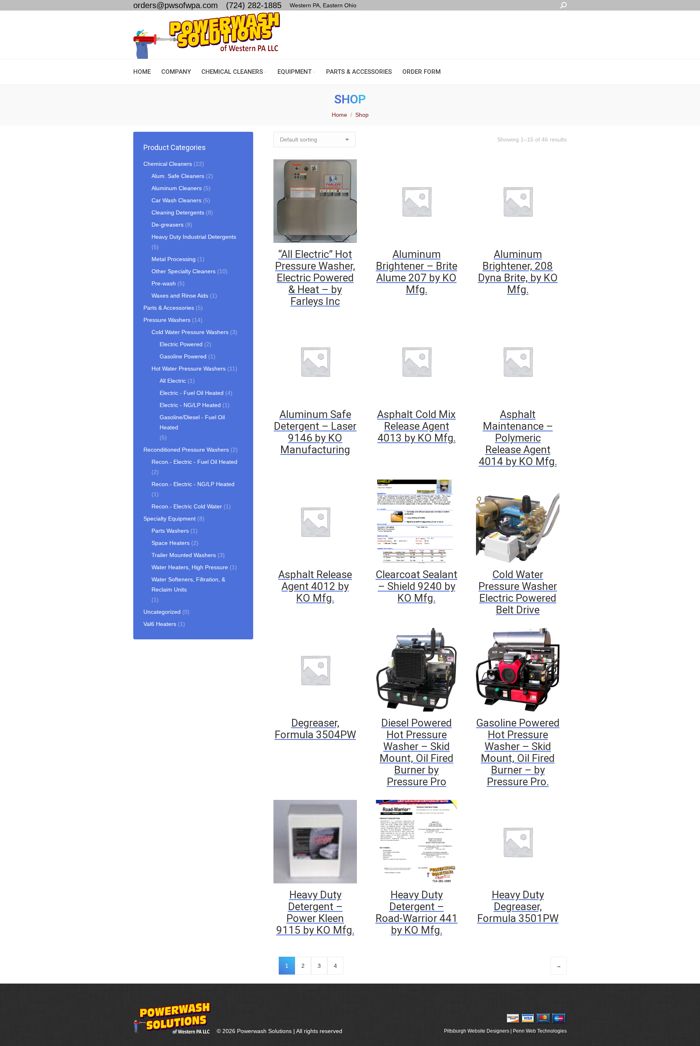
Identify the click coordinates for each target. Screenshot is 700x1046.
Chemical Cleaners (167, 164)
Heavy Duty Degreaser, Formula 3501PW (518, 906)
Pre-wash (164, 283)
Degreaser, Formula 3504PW (315, 729)
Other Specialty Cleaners (184, 271)
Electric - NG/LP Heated (190, 405)
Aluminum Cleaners (177, 188)
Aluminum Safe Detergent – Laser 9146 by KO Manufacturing (315, 432)
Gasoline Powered (183, 356)
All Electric (173, 380)
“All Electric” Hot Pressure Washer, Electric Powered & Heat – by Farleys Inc (315, 277)
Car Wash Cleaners (176, 200)
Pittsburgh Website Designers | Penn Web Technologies (505, 1031)
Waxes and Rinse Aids (180, 295)
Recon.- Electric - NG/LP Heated (193, 484)
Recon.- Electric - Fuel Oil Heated (194, 462)
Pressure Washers (166, 320)
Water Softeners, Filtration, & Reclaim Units (188, 584)
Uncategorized (162, 612)
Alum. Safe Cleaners (178, 176)
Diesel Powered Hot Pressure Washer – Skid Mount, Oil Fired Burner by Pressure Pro (416, 752)
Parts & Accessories (168, 307)
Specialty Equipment (169, 518)
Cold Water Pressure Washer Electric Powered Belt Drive (517, 592)
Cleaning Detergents (178, 212)
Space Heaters (171, 543)
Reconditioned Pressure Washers (186, 449)
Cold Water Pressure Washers (190, 332)
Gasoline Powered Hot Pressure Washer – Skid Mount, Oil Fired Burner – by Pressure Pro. (517, 752)
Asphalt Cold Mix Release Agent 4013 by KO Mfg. (416, 426)
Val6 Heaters (159, 624)
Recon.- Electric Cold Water (187, 506)
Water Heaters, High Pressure (190, 567)
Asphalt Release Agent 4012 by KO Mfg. (315, 586)
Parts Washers (170, 530)
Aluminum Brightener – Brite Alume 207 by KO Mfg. (416, 272)
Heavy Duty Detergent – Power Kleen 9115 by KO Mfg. (315, 912)
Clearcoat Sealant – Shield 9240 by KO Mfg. (416, 586)
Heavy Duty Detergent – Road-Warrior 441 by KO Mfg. (417, 912)
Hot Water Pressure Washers (189, 368)
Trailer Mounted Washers (184, 555)
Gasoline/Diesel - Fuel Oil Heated (192, 422)
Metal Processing (174, 259)
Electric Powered (181, 344)
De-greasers (168, 224)
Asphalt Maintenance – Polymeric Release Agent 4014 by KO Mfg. (518, 437)
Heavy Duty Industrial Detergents (194, 237)
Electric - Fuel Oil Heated (192, 393)
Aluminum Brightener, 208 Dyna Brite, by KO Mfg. (518, 272)
